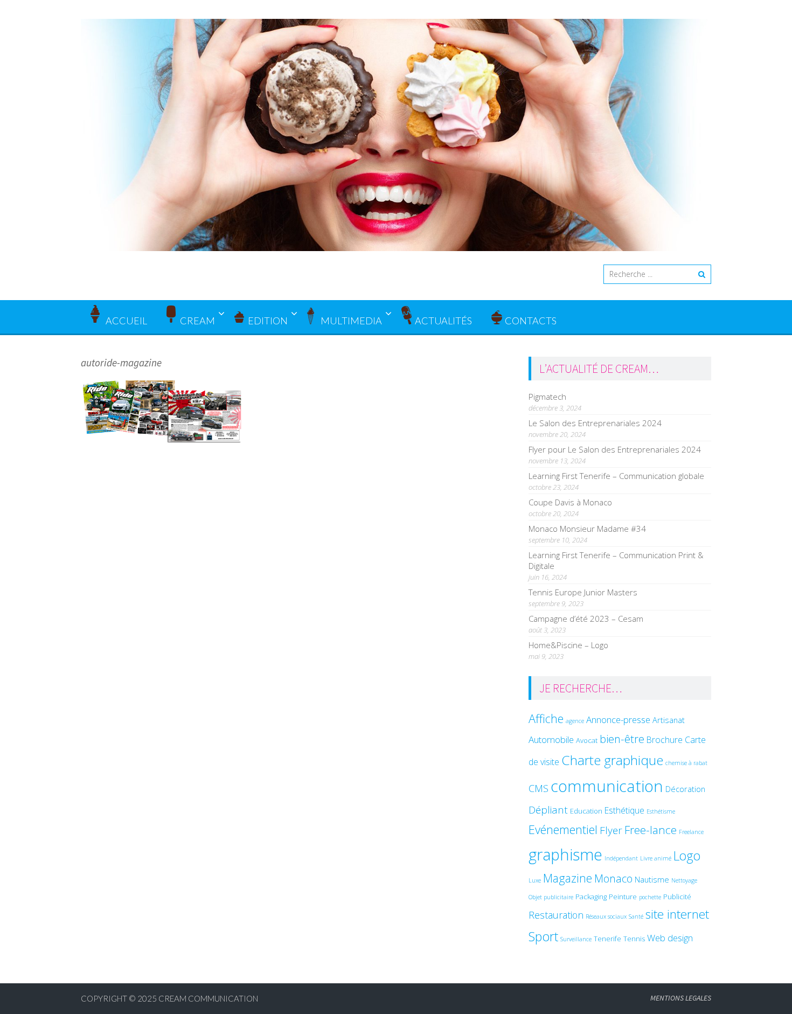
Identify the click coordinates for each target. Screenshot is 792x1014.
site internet (677, 914)
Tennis (634, 938)
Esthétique (624, 810)
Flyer (611, 830)
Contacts (531, 321)
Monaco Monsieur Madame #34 (587, 528)
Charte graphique (612, 760)
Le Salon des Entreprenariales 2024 (595, 423)
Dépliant (548, 810)
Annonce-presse (618, 719)
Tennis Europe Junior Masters (583, 592)
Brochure (665, 740)
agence (575, 721)
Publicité (677, 896)
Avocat (587, 740)
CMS (538, 788)
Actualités (443, 321)
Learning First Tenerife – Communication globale (616, 475)
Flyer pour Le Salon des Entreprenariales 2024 (615, 449)
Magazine (567, 878)
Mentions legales (680, 998)
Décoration (685, 788)
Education (586, 811)
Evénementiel (563, 829)
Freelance (691, 832)
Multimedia (351, 321)
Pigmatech (547, 396)
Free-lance (650, 829)
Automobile (551, 739)
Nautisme (652, 879)
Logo (686, 855)
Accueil (125, 321)
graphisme (565, 854)
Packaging (591, 896)
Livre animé (655, 858)
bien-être (622, 738)
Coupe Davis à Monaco (570, 502)
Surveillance (576, 939)
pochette (650, 897)
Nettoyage (684, 880)
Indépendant (621, 858)
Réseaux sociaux (606, 916)
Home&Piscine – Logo (568, 645)
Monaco (613, 878)
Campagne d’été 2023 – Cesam (586, 618)
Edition (268, 321)
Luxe (535, 880)
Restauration (556, 914)
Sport (543, 936)
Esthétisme (661, 811)
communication (607, 786)
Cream (197, 321)
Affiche (546, 718)
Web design (670, 938)
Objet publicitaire (551, 897)
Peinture (623, 896)
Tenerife (607, 938)
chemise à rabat (686, 763)
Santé (636, 916)
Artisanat (668, 719)
